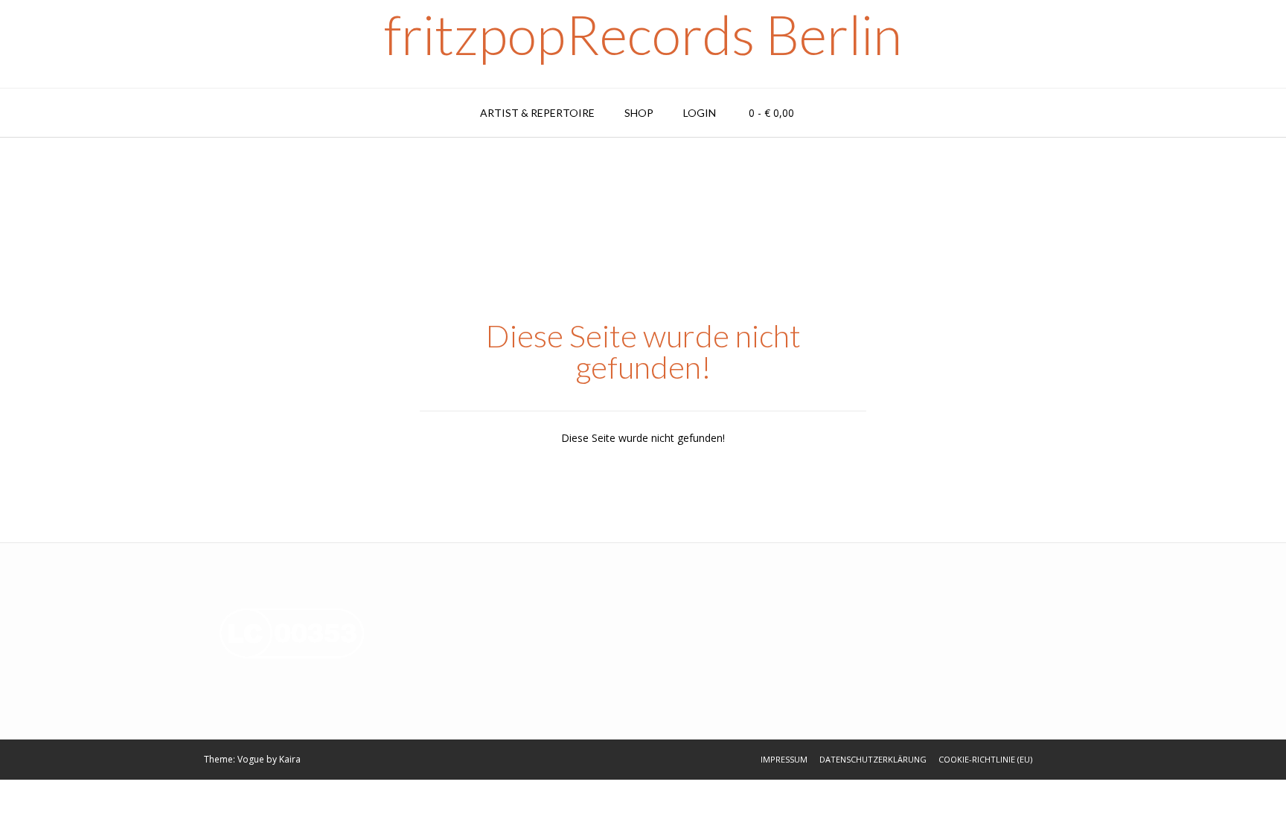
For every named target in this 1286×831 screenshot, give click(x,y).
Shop (638, 112)
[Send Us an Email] (1048, 759)
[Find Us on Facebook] (1068, 759)
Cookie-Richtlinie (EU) (985, 759)
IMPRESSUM (784, 759)
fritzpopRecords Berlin (643, 34)
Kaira (290, 759)
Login (699, 112)
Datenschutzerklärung (873, 759)
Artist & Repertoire (537, 112)
